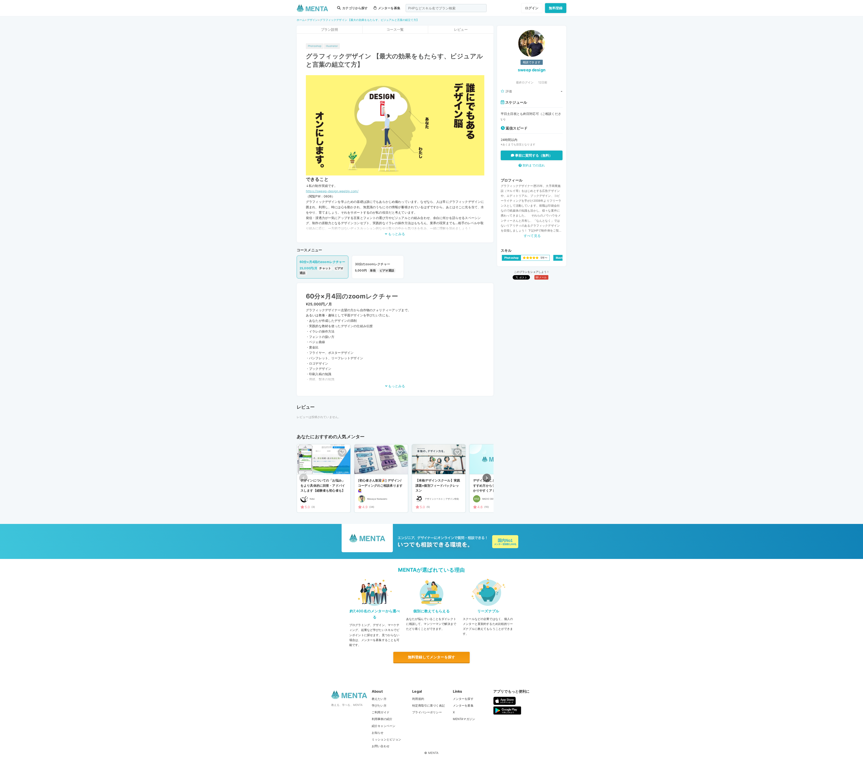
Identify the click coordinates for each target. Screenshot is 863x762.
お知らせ (378, 732)
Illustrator (332, 46)
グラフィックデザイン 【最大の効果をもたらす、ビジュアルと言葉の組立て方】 (369, 20)
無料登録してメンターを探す (431, 657)
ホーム (301, 20)
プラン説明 (329, 29)
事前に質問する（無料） (533, 155)
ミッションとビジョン (386, 739)
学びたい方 (379, 705)
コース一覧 (395, 29)
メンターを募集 (388, 8)
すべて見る (532, 236)
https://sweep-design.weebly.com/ (332, 191)
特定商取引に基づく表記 (428, 705)
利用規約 (418, 699)
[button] (486, 477)
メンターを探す (463, 699)
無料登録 (556, 8)
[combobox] (446, 8)
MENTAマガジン (464, 719)
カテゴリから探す (355, 8)
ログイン (532, 8)
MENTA (433, 753)
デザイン (312, 20)
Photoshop (314, 46)
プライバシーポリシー (427, 712)
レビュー (461, 29)
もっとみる (396, 234)
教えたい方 (379, 699)
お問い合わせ (380, 746)
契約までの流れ (533, 165)
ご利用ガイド (380, 712)
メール (542, 277)
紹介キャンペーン (383, 726)
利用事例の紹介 (382, 719)
